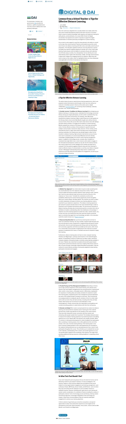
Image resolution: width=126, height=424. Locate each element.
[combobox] (36, 34)
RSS (32, 31)
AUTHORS (39, 1)
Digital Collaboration (75, 28)
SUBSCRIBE (49, 1)
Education (65, 28)
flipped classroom (79, 217)
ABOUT (31, 1)
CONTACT (39, 31)
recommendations (70, 106)
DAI (35, 23)
